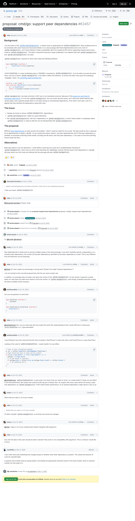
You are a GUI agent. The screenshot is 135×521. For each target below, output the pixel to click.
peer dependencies (17, 131)
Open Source (49, 4)
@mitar (7, 427)
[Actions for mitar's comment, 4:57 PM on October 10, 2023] (96, 320)
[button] (94, 64)
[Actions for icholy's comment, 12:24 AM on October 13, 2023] (96, 392)
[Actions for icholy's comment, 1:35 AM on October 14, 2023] (96, 422)
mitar (8, 35)
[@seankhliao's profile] (4, 450)
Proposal (33, 170)
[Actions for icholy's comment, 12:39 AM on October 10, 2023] (96, 247)
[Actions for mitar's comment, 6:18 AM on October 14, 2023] (96, 434)
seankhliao (10, 450)
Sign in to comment (69, 479)
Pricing (74, 4)
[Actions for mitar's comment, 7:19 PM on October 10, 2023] (96, 375)
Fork (111, 11)
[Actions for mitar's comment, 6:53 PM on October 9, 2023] (96, 198)
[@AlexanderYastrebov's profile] (4, 181)
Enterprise (63, 4)
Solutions (24, 4)
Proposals (35, 223)
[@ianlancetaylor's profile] (4, 234)
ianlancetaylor (11, 234)
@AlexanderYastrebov (12, 203)
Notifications (98, 11)
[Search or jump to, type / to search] (108, 4)
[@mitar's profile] (4, 35)
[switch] (6, 157)
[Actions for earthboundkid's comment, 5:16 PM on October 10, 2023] (96, 335)
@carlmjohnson (10, 325)
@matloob (18, 239)
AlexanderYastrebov (14, 181)
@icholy (7, 269)
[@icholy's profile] (4, 247)
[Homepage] (5, 4)
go (15, 11)
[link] (10, 165)
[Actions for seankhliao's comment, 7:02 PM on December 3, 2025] (96, 449)
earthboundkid (12, 289)
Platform (12, 4)
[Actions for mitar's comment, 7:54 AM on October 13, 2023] (96, 405)
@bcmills (10, 239)
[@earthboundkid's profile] (4, 289)
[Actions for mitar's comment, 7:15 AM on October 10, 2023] (96, 264)
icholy (9, 247)
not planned (32, 471)
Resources (36, 4)
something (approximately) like (30, 78)
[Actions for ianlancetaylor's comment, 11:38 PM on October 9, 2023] (96, 234)
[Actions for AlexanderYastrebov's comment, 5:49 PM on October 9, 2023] (96, 181)
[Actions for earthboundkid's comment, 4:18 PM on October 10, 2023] (96, 289)
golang (9, 11)
